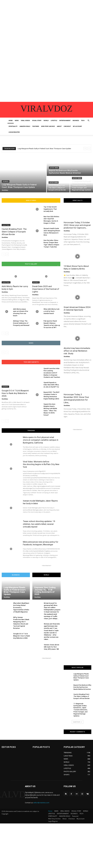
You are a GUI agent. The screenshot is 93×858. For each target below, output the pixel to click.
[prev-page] (3, 254)
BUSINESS (76, 120)
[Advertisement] (46, 17)
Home (11, 120)
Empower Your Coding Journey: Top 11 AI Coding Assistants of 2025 (44, 590)
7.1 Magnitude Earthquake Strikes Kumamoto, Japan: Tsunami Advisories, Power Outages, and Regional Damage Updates (81, 710)
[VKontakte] (87, 794)
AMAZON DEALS (25, 126)
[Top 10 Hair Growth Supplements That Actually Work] (37, 209)
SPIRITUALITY (13, 126)
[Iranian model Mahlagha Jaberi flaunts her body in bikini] (11, 507)
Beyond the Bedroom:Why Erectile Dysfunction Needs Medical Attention (82, 687)
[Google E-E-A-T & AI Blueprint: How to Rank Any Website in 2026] (16, 377)
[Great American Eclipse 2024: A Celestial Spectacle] (77, 297)
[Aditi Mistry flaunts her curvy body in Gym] (16, 276)
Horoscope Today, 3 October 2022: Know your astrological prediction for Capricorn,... (77, 225)
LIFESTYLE (54, 120)
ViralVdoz (5, 237)
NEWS (17, 120)
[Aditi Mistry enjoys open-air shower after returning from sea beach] (7, 311)
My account (77, 126)
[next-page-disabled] (7, 352)
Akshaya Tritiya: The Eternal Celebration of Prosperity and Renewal (21, 323)
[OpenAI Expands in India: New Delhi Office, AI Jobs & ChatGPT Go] (37, 384)
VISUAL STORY (36, 120)
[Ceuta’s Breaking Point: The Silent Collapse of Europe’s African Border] (58, 184)
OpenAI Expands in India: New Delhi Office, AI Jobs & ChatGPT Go (51, 385)
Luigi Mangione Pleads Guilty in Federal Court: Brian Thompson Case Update (44, 148)
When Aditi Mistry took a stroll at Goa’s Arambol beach (51, 311)
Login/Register (14, 132)
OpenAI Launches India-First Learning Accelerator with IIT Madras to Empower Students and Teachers (52, 373)
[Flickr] (77, 794)
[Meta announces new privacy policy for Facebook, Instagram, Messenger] (11, 549)
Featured (35, 126)
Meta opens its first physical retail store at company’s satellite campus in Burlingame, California (40, 440)
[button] (88, 120)
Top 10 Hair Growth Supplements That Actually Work (50, 209)
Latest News (54, 167)
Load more (76, 722)
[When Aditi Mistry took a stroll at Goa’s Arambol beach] (37, 311)
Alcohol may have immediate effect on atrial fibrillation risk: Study (77, 351)
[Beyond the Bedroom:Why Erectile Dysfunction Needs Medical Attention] (70, 165)
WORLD (46, 120)
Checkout (67, 126)
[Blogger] (66, 794)
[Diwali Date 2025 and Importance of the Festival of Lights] (46, 276)
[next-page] (7, 254)
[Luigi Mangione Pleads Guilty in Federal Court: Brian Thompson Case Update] (23, 173)
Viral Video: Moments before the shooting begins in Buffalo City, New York (41, 464)
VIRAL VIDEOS (25, 120)
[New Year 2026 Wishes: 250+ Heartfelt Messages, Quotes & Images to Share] (37, 219)
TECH (82, 120)
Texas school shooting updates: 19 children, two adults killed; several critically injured (39, 524)
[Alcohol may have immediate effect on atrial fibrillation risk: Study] (77, 338)
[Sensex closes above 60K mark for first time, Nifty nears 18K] (37, 647)
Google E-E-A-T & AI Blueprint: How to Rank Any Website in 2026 (15, 393)
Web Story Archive (48, 126)
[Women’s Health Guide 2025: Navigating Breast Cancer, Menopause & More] (37, 230)
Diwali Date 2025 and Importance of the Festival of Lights (45, 289)
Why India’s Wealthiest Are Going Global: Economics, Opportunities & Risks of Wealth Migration (21, 607)
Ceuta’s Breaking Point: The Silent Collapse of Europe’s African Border (14, 232)
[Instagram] (82, 794)
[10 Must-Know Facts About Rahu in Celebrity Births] (77, 256)
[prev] (85, 148)
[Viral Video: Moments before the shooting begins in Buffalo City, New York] (11, 468)
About (59, 126)
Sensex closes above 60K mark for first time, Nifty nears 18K (51, 647)
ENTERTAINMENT (64, 120)
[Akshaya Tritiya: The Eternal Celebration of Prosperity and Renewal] (7, 323)
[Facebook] (71, 794)
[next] (88, 148)
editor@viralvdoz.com (41, 803)
